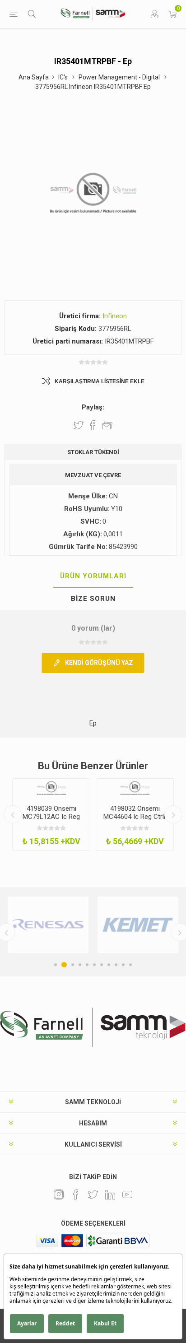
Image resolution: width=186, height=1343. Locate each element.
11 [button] (130, 964)
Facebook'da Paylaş (93, 425)
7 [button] (101, 964)
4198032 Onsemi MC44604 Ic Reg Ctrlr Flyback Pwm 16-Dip (134, 816)
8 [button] (108, 964)
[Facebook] (76, 1194)
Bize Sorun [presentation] (93, 599)
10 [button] (123, 964)
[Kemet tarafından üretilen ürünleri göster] (138, 924)
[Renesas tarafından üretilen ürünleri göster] (48, 924)
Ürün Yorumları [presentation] (93, 576)
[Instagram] (58, 1194)
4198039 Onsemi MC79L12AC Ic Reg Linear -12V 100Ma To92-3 (51, 820)
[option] (51, 814)
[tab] (93, 576)
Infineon (114, 316)
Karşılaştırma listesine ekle (99, 381)
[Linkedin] (110, 1194)
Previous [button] (13, 814)
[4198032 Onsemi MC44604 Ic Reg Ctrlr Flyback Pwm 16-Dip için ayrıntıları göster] (134, 788)
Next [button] (173, 814)
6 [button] (94, 964)
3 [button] (72, 964)
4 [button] (80, 964)
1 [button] (55, 964)
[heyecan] (93, 1194)
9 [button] (116, 964)
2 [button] (64, 964)
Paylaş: (93, 407)
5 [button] (87, 964)
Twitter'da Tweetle (79, 425)
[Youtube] (127, 1194)
